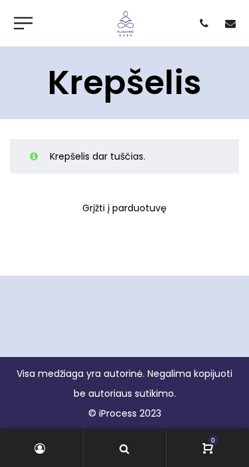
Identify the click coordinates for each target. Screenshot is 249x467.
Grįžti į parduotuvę (124, 208)
